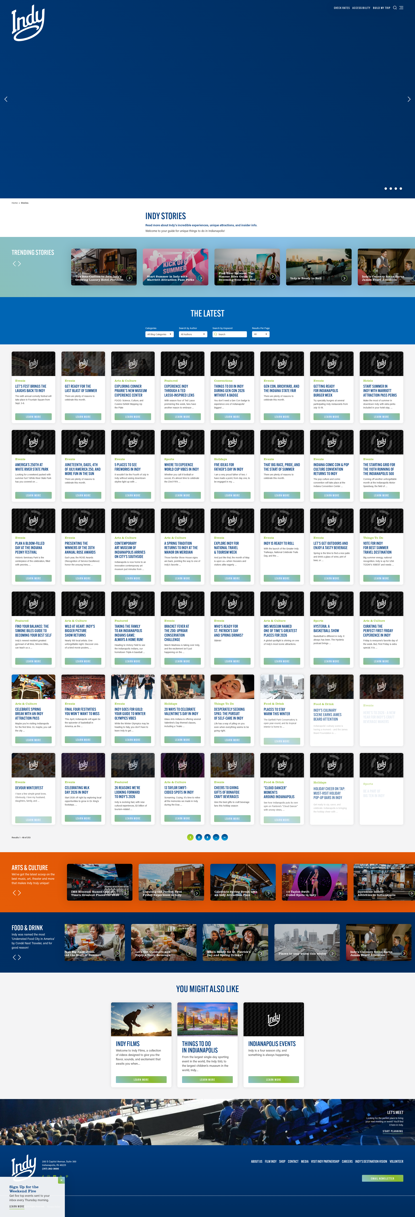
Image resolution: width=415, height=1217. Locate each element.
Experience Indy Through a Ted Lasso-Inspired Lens (179, 391)
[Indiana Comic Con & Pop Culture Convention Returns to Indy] (332, 442)
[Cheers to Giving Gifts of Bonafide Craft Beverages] (232, 765)
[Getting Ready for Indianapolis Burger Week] (332, 364)
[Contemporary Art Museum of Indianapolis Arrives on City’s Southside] (133, 521)
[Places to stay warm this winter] (282, 687)
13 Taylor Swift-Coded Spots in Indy (179, 790)
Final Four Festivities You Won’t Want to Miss (82, 711)
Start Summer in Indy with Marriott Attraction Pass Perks (380, 391)
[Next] (409, 99)
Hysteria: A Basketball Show (326, 628)
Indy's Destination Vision (371, 1161)
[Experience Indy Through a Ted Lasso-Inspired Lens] (182, 364)
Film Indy (271, 1161)
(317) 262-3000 (50, 1168)
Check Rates (342, 8)
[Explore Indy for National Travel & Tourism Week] (232, 521)
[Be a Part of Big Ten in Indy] (381, 765)
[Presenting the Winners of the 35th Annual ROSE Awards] (83, 521)
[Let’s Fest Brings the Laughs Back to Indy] (33, 364)
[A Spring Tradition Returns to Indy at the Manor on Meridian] (182, 521)
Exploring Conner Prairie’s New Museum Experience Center (131, 391)
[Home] (28, 23)
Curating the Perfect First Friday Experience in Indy (378, 631)
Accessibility (361, 8)
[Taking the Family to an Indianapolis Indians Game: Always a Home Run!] (133, 604)
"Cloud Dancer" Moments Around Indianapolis (279, 792)
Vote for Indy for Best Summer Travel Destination (377, 548)
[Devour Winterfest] (33, 765)
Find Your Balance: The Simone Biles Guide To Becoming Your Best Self (33, 631)
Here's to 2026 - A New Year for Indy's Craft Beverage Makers (379, 714)
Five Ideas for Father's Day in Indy (228, 467)
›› (224, 837)
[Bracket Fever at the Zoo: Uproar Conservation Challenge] (182, 604)
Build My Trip (382, 8)
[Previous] (5, 99)
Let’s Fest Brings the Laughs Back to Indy (30, 388)
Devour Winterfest (29, 788)
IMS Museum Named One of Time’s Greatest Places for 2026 (280, 631)
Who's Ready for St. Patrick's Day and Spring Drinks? (228, 631)
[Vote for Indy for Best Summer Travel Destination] (381, 521)
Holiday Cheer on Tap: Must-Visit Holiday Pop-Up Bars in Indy (329, 792)
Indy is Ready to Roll (279, 543)
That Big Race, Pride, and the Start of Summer (282, 467)
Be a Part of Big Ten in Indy (374, 790)
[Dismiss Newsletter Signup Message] (61, 1180)
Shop (282, 1161)
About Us (256, 1161)
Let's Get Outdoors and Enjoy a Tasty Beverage (331, 545)
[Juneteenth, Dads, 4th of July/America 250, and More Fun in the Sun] (83, 442)
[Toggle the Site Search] (395, 7)
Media (304, 1161)
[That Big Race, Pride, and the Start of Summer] (282, 442)
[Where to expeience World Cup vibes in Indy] (182, 442)
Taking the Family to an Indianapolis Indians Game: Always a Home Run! (129, 633)
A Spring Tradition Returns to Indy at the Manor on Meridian (181, 548)
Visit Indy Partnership (325, 1161)
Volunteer (396, 1161)
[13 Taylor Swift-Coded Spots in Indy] (182, 765)
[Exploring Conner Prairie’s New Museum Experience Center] (133, 364)
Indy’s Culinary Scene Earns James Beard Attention (328, 714)
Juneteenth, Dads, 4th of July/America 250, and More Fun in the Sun (83, 469)
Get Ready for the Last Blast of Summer (81, 388)
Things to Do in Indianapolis (200, 1047)
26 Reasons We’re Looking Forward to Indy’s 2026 (127, 792)
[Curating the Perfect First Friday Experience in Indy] (381, 604)
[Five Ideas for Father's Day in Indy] (232, 442)
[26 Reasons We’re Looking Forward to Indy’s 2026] (133, 765)
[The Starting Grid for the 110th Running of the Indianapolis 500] (381, 442)
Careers (347, 1161)
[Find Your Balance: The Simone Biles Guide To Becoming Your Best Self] (33, 604)
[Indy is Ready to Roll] (282, 521)
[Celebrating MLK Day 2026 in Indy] (83, 765)
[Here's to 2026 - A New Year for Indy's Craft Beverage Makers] (381, 687)
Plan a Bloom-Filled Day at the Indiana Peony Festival (30, 548)
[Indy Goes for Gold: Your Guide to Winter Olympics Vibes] (133, 687)
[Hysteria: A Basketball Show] (332, 604)
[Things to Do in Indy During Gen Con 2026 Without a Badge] (232, 364)
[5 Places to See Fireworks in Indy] (133, 442)
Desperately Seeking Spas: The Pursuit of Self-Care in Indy (229, 714)
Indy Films (128, 1044)
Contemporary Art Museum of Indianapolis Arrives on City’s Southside (130, 550)
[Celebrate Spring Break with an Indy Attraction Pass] (33, 687)
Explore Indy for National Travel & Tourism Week (226, 548)
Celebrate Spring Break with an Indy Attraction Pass (29, 714)
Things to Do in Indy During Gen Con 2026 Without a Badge (229, 391)
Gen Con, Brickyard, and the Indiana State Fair (281, 388)
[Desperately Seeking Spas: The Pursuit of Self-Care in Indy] (232, 687)
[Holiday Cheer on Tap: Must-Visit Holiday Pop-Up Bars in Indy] (332, 765)
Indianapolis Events (272, 1044)
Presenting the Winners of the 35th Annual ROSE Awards (80, 548)
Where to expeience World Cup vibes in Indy (181, 467)
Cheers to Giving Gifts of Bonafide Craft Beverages (227, 792)
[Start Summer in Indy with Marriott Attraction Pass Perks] (381, 364)
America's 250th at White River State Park (31, 467)
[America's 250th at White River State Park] (33, 442)
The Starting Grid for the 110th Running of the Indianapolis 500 (379, 469)
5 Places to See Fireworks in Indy (128, 467)
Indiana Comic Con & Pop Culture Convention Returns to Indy (331, 469)
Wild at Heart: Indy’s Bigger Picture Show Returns (80, 631)
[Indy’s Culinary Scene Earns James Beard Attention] (332, 687)
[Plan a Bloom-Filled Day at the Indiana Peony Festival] (33, 521)
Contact (293, 1161)
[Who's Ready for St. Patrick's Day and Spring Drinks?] (232, 604)
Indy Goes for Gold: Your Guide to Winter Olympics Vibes (130, 714)
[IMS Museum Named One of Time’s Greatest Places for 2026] (282, 604)
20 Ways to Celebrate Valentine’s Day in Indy (181, 711)
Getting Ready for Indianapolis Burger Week (326, 391)
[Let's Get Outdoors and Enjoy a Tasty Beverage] (332, 521)
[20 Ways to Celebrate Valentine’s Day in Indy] (182, 687)
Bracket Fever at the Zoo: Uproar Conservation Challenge (176, 633)
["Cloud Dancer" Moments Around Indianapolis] (282, 765)
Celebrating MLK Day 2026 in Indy (77, 790)
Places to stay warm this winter (277, 711)
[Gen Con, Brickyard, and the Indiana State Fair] (282, 364)
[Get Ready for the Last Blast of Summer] (83, 364)
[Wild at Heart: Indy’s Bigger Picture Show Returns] (83, 604)
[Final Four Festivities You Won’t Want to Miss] (83, 687)
